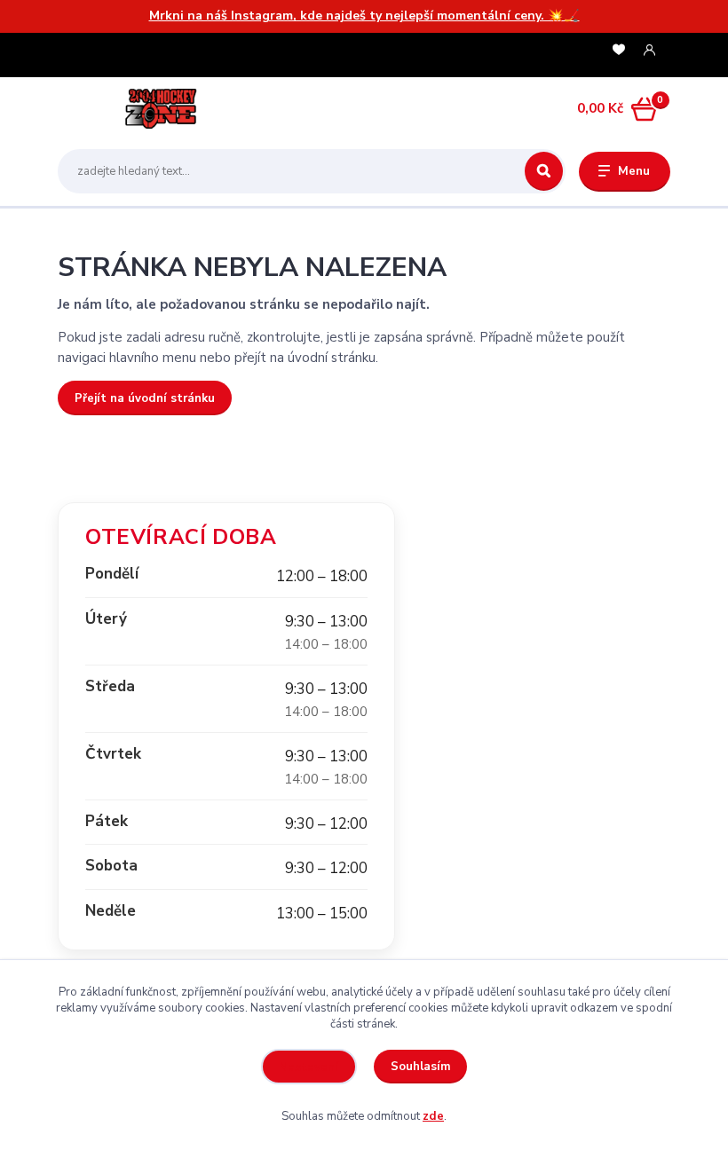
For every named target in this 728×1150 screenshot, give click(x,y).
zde (433, 1116)
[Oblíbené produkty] (619, 50)
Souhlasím (421, 1067)
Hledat (544, 171)
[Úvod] (141, 108)
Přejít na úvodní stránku (145, 398)
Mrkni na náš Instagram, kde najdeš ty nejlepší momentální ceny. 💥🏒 (364, 15)
